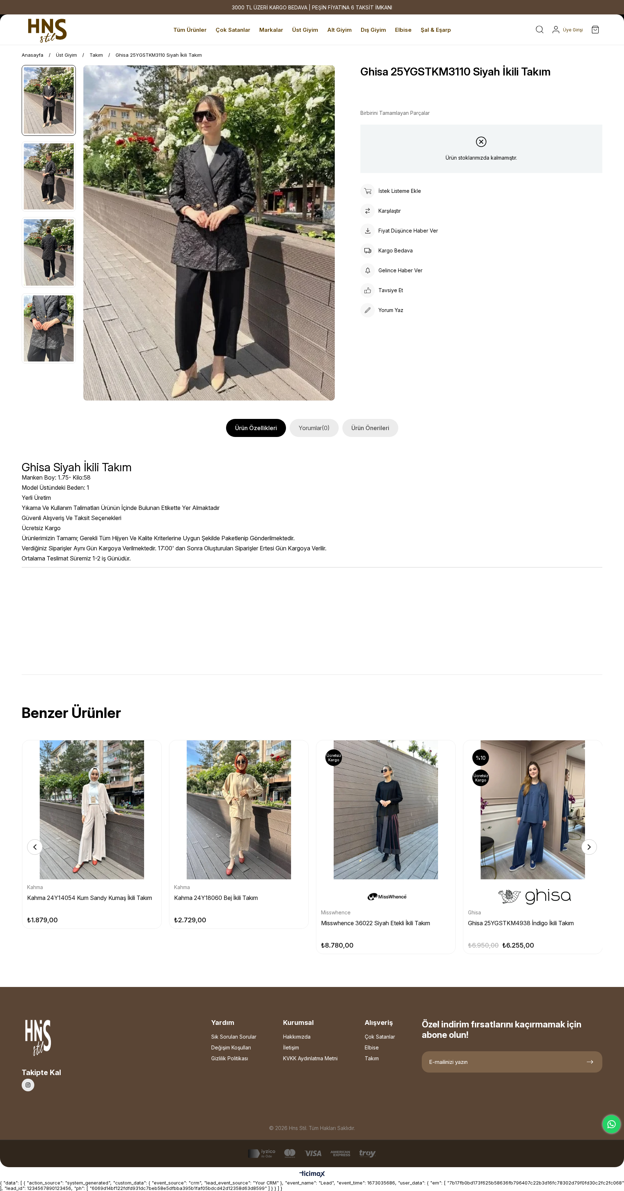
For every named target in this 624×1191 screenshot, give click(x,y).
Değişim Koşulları (231, 1047)
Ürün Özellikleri (256, 428)
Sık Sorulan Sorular (233, 1037)
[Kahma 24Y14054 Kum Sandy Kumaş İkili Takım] (91, 809)
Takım (372, 1058)
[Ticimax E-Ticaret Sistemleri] (312, 1174)
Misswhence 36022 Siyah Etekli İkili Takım (375, 923)
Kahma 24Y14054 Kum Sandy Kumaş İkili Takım (89, 897)
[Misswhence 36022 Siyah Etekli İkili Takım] (385, 809)
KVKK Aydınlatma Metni (310, 1058)
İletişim (291, 1047)
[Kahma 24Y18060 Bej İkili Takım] (238, 809)
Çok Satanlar (380, 1037)
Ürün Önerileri (370, 428)
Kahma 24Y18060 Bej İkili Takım (216, 897)
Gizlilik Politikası (229, 1058)
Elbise (372, 1047)
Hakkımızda (297, 1037)
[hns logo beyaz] (57, 1039)
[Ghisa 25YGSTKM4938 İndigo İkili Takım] (532, 809)
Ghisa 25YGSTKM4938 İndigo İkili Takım (521, 923)
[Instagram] (28, 1085)
